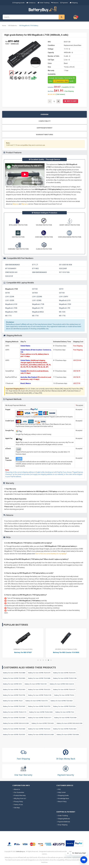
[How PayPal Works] (74, 843)
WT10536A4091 (10, 268)
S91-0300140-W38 (65, 265)
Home (4, 25)
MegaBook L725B (11, 308)
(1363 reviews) (60, 94)
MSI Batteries (12, 25)
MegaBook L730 (37, 308)
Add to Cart (72, 101)
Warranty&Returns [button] (44, 134)
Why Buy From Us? (20, 798)
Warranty (25, 204)
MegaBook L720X (65, 304)
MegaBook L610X (11, 304)
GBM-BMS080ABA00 (12, 265)
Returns (56, 3)
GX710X (62, 293)
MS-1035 (62, 312)
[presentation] (44, 114)
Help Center (62, 792)
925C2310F (9, 276)
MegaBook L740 (64, 308)
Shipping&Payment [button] (44, 128)
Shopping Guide (19, 3)
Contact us (32, 3)
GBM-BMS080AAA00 (39, 272)
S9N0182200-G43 (11, 272)
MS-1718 (35, 316)
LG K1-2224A (9, 296)
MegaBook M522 (38, 312)
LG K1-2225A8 (37, 296)
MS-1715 (8, 316)
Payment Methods (64, 822)
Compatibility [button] (44, 121)
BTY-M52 (35, 268)
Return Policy (62, 801)
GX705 (7, 293)
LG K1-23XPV (63, 296)
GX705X (35, 293)
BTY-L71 (35, 265)
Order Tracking (44, 3)
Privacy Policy (18, 801)
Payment (65, 3)
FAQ (59, 789)
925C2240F (63, 268)
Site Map (17, 808)
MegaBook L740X (11, 312)
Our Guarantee (19, 792)
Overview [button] (44, 114)
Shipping (74, 3)
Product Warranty (20, 795)
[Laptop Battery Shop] (44, 9)
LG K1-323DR (9, 300)
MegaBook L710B (38, 304)
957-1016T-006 (64, 272)
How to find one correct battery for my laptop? (51, 554)
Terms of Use (18, 805)
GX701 (61, 289)
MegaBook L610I (64, 300)
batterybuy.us (20, 851)
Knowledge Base (63, 798)
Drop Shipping (62, 825)
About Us (17, 789)
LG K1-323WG (36, 300)
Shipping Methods (64, 819)
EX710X (35, 289)
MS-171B (62, 316)
